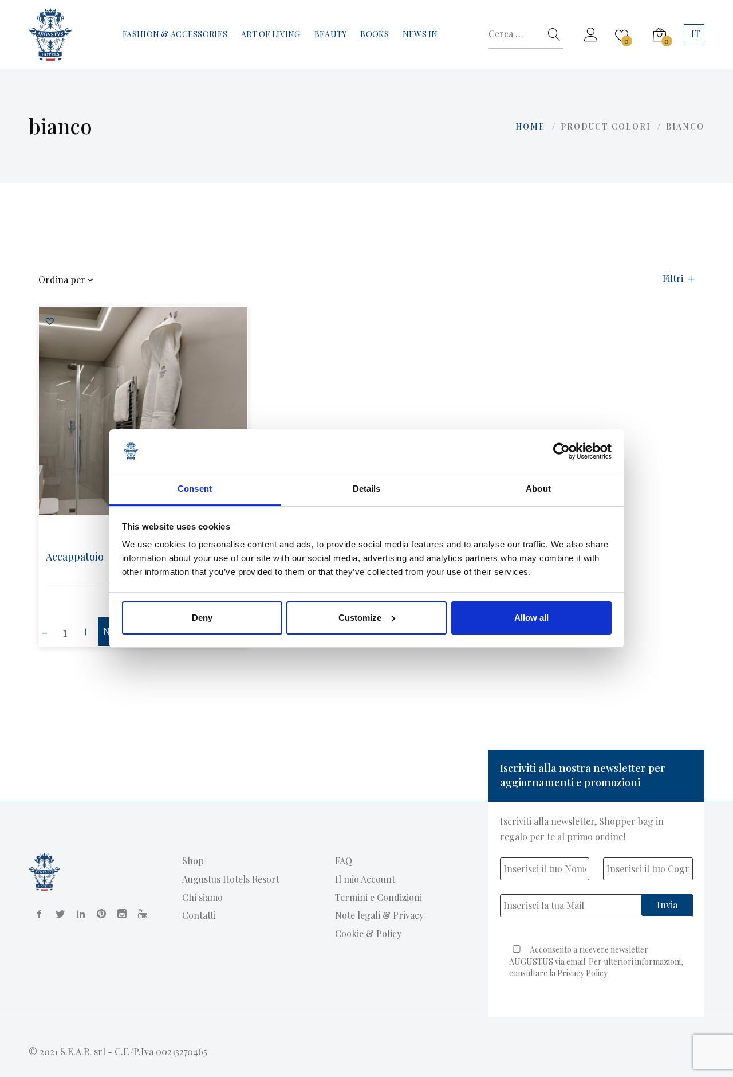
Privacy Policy (582, 973)
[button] (50, 321)
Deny (202, 617)
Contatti (199, 915)
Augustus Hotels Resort (230, 879)
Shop (193, 861)
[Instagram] (119, 913)
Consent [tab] (195, 489)
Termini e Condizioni (378, 897)
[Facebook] (37, 913)
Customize (359, 617)
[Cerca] (554, 34)
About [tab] (538, 489)
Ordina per (61, 280)
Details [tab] (367, 489)
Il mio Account (365, 879)
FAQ (343, 861)
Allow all (531, 617)
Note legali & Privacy (379, 915)
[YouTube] (140, 913)
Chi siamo (202, 897)
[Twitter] (57, 913)
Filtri (673, 279)
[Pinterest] (99, 913)
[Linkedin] (78, 913)
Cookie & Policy (368, 933)
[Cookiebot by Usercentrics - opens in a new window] (561, 451)
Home (530, 126)
